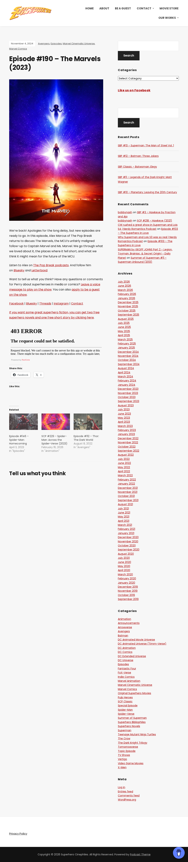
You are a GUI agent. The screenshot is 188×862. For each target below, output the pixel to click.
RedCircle (26, 360)
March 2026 (125, 290)
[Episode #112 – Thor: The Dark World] (88, 422)
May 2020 (124, 566)
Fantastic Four (127, 668)
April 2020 (124, 570)
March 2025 (125, 339)
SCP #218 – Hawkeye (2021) (154, 220)
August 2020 (126, 554)
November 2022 (128, 442)
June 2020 (124, 562)
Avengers (44, 43)
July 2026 (124, 282)
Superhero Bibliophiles (132, 722)
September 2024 (129, 364)
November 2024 (128, 356)
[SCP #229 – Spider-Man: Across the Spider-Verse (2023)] (55, 422)
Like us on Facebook (134, 90)
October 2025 (126, 310)
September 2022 (128, 451)
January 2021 (126, 533)
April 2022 (124, 471)
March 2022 (125, 475)
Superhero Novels (129, 726)
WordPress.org (127, 799)
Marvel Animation (129, 681)
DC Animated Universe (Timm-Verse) (142, 643)
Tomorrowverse (128, 747)
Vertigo (122, 759)
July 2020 (124, 558)
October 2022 (126, 446)
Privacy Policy (18, 833)
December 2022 (128, 438)
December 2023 (128, 389)
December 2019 (128, 587)
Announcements (129, 623)
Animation (124, 619)
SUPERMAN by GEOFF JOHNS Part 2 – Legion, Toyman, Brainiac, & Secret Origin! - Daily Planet (145, 254)
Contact (144, 8)
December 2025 (128, 302)
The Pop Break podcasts (51, 265)
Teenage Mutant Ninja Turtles (137, 734)
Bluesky (19, 270)
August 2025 (126, 319)
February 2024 (127, 380)
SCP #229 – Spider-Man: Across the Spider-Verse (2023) (54, 439)
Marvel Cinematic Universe (79, 43)
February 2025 (127, 343)
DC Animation (127, 648)
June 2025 (124, 327)
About (104, 8)
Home (89, 8)
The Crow (124, 738)
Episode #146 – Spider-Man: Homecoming (19, 439)
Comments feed (129, 795)
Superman (124, 730)
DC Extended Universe (132, 656)
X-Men (122, 767)
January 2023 (126, 434)
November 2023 (128, 393)
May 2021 (123, 516)
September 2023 (128, 401)
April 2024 (124, 372)
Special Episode (128, 705)
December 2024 (128, 352)
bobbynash (125, 212)
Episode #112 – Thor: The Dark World (86, 438)
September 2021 (128, 500)
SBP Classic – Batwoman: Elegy (137, 166)
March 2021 (125, 525)
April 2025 (124, 335)
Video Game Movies (130, 763)
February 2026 (127, 294)
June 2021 (124, 512)
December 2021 (128, 488)
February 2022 (127, 479)
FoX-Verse (124, 672)
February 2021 (126, 529)
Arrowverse (125, 627)
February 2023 (127, 430)
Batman (123, 635)
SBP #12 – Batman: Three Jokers (138, 156)
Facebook (16, 303)
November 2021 (127, 492)
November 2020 (128, 541)
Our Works (167, 18)
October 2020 (127, 545)
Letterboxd (39, 270)
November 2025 (128, 306)
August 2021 (125, 504)
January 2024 (126, 385)
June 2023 (124, 414)
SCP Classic (125, 701)
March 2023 (125, 426)
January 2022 (126, 483)
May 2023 (124, 418)
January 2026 (126, 298)
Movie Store (169, 8)
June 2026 (124, 286)
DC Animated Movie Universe (136, 639)
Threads (45, 303)
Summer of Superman (132, 718)
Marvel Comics (18, 48)
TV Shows (124, 755)
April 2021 (123, 521)
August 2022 (126, 455)
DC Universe (125, 660)
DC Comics (125, 652)
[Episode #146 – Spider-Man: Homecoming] (23, 422)
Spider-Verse (126, 714)
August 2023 (126, 405)
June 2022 (124, 463)
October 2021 (126, 496)
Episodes (56, 43)
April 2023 (124, 422)
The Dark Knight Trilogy (132, 743)
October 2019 (126, 595)
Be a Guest (123, 8)
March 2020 (125, 574)
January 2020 (126, 583)
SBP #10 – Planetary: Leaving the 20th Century (147, 192)
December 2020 (128, 537)
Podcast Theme (140, 854)
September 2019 (128, 599)
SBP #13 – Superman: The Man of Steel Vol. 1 (146, 145)
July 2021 (123, 508)
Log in (121, 787)
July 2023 (124, 409)
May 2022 (124, 467)
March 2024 (125, 376)
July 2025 (124, 323)
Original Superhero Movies (134, 693)
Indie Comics (126, 677)
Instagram (61, 303)
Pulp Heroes (125, 697)
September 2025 (128, 314)
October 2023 (126, 397)
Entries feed (125, 791)
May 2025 (124, 331)
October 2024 (127, 360)
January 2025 (126, 347)
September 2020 (128, 549)
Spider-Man (125, 710)
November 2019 (128, 591)
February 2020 (127, 578)
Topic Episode (126, 751)
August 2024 (126, 368)
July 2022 (124, 459)
